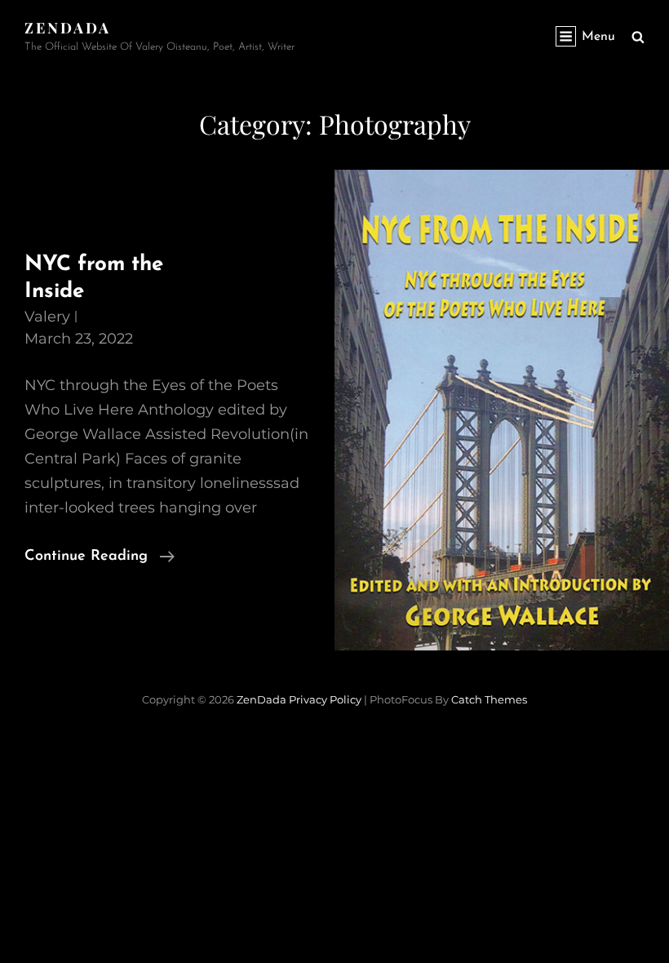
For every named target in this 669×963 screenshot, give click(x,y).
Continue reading (99, 558)
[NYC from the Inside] (501, 410)
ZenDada (67, 28)
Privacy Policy (325, 699)
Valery (47, 317)
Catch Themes (489, 699)
